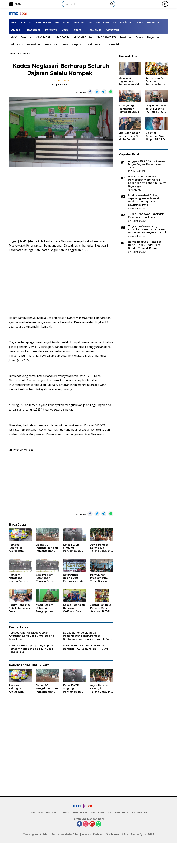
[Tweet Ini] (97, 91)
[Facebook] (79, 824)
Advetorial (112, 29)
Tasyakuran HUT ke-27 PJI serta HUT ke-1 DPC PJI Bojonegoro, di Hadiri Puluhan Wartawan (156, 108)
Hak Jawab (95, 29)
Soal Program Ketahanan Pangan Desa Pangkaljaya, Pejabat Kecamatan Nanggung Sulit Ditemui (46, 578)
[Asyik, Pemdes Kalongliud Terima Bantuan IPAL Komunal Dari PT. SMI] (101, 534)
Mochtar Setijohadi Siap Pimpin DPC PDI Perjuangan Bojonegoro (155, 136)
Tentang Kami (32, 834)
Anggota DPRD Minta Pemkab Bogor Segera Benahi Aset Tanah (147, 164)
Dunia (139, 22)
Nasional (126, 22)
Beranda (26, 22)
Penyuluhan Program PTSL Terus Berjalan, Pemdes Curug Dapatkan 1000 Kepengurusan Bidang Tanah (100, 578)
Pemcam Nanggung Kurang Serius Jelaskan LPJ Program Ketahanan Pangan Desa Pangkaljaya (17, 578)
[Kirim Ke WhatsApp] (110, 91)
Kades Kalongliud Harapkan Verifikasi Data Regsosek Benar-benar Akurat (74, 608)
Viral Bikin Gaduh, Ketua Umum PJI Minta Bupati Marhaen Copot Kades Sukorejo (130, 136)
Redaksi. (98, 834)
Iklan (46, 834)
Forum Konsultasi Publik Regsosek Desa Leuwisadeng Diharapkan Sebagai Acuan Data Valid (20, 608)
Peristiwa (51, 29)
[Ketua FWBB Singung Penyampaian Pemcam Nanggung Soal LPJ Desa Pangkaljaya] (74, 534)
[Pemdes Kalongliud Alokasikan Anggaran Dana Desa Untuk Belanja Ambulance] (20, 534)
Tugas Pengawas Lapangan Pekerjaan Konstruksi (146, 215)
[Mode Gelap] (165, 4)
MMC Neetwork (40, 812)
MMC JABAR (43, 22)
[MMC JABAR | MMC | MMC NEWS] (23, 13)
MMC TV (142, 812)
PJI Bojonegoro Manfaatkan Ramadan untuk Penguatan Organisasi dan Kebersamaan (129, 108)
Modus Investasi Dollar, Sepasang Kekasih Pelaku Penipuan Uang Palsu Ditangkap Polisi (144, 200)
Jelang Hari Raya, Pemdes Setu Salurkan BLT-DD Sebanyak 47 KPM (101, 608)
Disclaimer (112, 834)
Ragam (76, 29)
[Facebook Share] (90, 91)
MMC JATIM (62, 22)
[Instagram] (85, 824)
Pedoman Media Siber (65, 834)
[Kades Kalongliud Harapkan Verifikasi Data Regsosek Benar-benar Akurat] (74, 595)
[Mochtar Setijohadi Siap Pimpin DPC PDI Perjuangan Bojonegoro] (156, 123)
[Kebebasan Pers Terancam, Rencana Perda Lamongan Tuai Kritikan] (156, 68)
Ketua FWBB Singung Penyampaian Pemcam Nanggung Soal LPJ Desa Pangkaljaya (73, 548)
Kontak (86, 834)
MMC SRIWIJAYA (106, 22)
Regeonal (153, 22)
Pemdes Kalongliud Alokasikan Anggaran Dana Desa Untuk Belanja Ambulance (19, 548)
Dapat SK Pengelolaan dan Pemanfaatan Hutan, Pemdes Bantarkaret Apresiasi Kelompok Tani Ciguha (47, 548)
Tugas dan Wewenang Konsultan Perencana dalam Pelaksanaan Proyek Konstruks (148, 229)
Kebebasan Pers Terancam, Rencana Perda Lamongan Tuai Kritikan (155, 81)
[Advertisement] (61, 204)
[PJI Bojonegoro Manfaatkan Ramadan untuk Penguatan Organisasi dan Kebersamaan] (130, 96)
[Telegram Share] (103, 91)
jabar (56, 80)
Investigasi (34, 29)
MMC (14, 22)
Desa (64, 29)
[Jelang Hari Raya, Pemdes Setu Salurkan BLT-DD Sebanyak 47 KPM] (101, 595)
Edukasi (16, 29)
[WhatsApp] (98, 824)
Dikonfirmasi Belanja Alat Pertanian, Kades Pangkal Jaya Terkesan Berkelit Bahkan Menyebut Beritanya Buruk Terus (74, 578)
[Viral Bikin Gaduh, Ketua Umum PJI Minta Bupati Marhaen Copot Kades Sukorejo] (130, 123)
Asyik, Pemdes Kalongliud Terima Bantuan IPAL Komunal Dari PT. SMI (100, 548)
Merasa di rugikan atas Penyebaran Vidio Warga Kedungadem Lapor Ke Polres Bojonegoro (130, 81)
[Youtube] (92, 824)
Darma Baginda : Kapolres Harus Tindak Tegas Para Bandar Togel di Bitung (144, 245)
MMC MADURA (83, 22)
